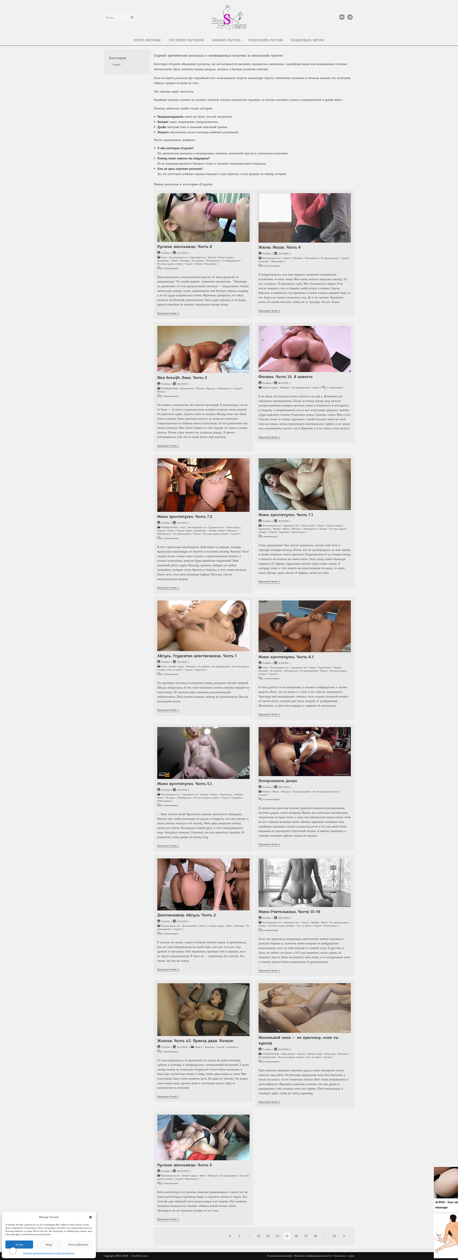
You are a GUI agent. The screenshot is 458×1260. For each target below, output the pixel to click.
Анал (164, 257)
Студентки (264, 261)
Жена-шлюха (187, 388)
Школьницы (210, 263)
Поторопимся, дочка (278, 780)
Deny (49, 1245)
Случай (189, 263)
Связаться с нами (344, 1255)
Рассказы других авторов (170, 263)
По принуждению (231, 260)
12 (258, 1236)
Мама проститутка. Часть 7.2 (185, 516)
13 (268, 1236)
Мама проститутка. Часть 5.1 (184, 783)
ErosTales (165, 253)
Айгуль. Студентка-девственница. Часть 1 (197, 655)
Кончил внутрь (225, 257)
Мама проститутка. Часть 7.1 (286, 514)
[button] (90, 1217)
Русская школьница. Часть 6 (184, 246)
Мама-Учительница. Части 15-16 (289, 911)
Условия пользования (279, 1255)
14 (277, 1236)
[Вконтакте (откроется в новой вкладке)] (342, 17)
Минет (175, 260)
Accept (19, 1245)
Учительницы (298, 532)
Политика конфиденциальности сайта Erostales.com (49, 1253)
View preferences (78, 1245)
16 (296, 1236)
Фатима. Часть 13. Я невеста (286, 376)
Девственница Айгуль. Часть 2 (186, 915)
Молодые (185, 260)
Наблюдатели (213, 260)
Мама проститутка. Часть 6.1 (286, 657)
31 (334, 1236)
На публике (198, 260)
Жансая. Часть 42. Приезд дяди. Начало (195, 1040)
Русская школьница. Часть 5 (184, 1165)
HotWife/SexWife (170, 388)
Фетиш (198, 263)
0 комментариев (170, 268)
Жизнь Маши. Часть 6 (280, 247)
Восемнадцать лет (178, 257)
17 (306, 1236)
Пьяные (197, 533)
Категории (117, 58)
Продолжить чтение (168, 313)
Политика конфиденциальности (313, 1255)
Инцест (287, 258)
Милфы (212, 530)
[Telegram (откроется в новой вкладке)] (350, 17)
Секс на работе (175, 669)
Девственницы (189, 926)
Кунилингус (163, 260)
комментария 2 (270, 536)
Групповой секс (198, 257)
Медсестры (330, 1054)
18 (315, 1236)
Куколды (210, 388)
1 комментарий (270, 930)
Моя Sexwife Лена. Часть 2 (182, 377)
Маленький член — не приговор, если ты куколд (298, 1040)
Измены (212, 257)
